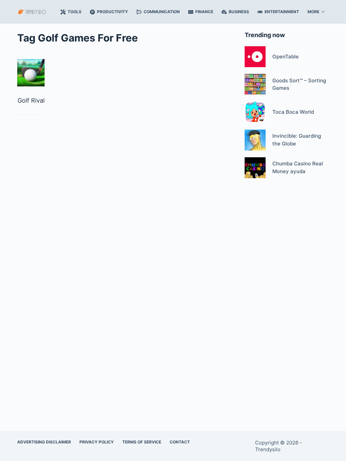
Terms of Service (141, 441)
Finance (204, 11)
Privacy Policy (96, 441)
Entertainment (282, 11)
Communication (162, 11)
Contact (180, 441)
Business (239, 11)
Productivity (112, 11)
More (313, 11)
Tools (74, 11)
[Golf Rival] (31, 72)
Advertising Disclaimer (44, 441)
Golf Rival (31, 100)
